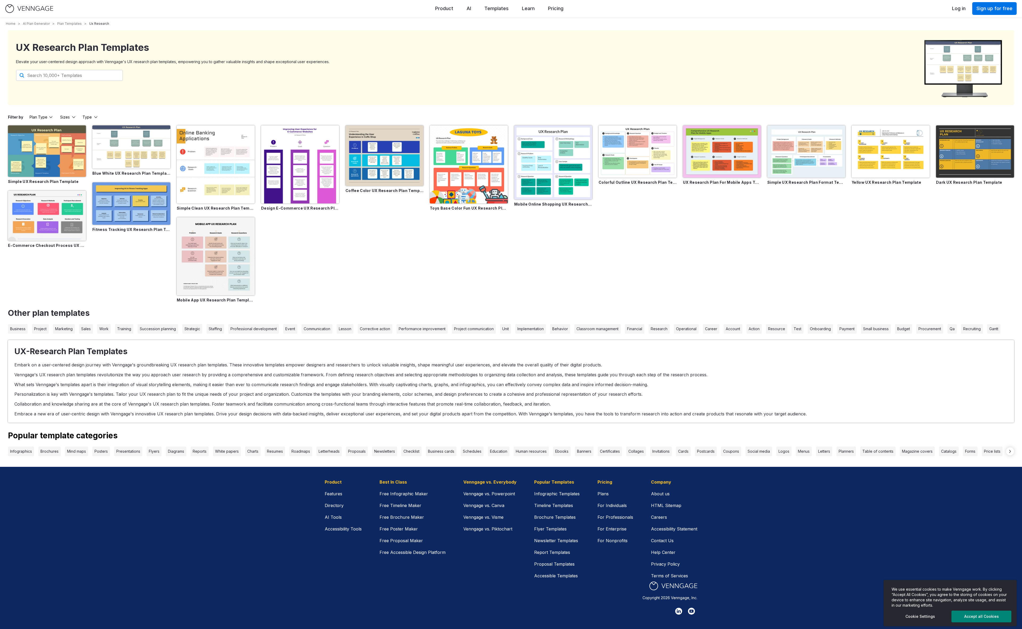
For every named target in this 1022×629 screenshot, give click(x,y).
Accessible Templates (556, 575)
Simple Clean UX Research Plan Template (216, 208)
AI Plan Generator (36, 24)
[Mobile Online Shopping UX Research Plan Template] (553, 162)
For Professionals (615, 517)
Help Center (663, 552)
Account (733, 328)
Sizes (65, 117)
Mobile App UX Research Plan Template (216, 300)
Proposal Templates (554, 564)
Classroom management (597, 328)
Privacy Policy (665, 564)
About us (660, 493)
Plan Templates (69, 24)
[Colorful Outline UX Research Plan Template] (638, 151)
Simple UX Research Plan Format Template (806, 182)
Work (104, 328)
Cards (683, 451)
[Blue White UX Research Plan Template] (131, 147)
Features (333, 493)
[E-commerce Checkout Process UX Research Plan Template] (47, 216)
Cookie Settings (920, 616)
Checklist (411, 451)
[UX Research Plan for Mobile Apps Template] (722, 151)
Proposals (357, 451)
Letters (824, 451)
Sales (86, 328)
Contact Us (662, 540)
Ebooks (561, 451)
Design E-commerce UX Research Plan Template (300, 208)
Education (498, 451)
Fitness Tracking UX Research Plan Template (131, 229)
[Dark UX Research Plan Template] (975, 151)
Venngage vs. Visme (483, 517)
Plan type (38, 117)
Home (10, 24)
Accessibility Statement (674, 529)
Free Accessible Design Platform (413, 552)
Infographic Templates (557, 493)
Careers (659, 517)
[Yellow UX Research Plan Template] (891, 151)
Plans (603, 493)
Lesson (345, 328)
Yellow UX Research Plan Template (886, 182)
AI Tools (333, 517)
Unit (505, 328)
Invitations (661, 451)
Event (290, 328)
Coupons (731, 451)
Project (40, 328)
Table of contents (877, 451)
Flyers (154, 451)
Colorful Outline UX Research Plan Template (638, 182)
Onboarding (820, 328)
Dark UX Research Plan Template (969, 182)
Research (659, 328)
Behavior (560, 328)
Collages (636, 451)
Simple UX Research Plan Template (43, 181)
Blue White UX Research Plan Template (131, 173)
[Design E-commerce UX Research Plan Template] (300, 164)
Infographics (21, 451)
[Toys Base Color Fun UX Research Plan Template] (469, 164)
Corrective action (375, 328)
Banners (584, 451)
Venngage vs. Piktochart (487, 529)
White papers (227, 451)
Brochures (49, 451)
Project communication (474, 328)
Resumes (275, 451)
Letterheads (329, 451)
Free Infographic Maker (404, 493)
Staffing (215, 328)
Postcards (706, 451)
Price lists (992, 451)
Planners (846, 451)
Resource (776, 328)
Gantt (993, 328)
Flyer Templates (550, 529)
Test (797, 328)
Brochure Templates (555, 517)
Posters (101, 451)
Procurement (929, 328)
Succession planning (158, 328)
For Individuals (612, 505)
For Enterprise (612, 529)
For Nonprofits (612, 540)
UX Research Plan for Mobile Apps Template (722, 182)
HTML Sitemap (666, 505)
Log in (959, 8)
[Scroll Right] (1010, 451)
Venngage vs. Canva (483, 505)
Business (18, 328)
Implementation (530, 328)
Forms (970, 451)
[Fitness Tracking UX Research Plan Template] (131, 203)
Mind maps (76, 451)
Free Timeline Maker (400, 505)
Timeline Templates (553, 505)
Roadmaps (300, 451)
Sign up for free (994, 8)
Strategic (192, 328)
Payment (847, 328)
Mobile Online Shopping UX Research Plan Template (553, 204)
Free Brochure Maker (402, 517)
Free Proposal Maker (401, 540)
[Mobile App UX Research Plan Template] (216, 256)
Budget (903, 328)
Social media (759, 451)
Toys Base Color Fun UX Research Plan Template (469, 208)
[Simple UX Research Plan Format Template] (806, 151)
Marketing (64, 328)
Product (444, 8)
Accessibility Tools (343, 529)
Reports (200, 451)
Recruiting (972, 328)
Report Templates (552, 552)
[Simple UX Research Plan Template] (47, 151)
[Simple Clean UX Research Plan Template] (216, 164)
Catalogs (949, 451)
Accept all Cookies (981, 616)
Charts (252, 451)
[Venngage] (673, 586)
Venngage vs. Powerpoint (489, 493)
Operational (686, 328)
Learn (528, 8)
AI (469, 8)
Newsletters (384, 451)
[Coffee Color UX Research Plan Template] (384, 155)
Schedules (472, 451)
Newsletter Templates (556, 540)
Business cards (441, 451)
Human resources (531, 451)
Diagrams (176, 451)
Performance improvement (422, 328)
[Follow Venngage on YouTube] (691, 611)
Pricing (555, 8)
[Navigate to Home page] (29, 8)
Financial (634, 328)
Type (87, 117)
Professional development (253, 328)
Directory (334, 505)
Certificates (610, 451)
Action (754, 328)
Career (711, 328)
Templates (496, 8)
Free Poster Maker (399, 529)
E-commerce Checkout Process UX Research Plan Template (47, 245)
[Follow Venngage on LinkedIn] (679, 611)
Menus (804, 451)
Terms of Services (669, 575)
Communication (317, 328)
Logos (783, 451)
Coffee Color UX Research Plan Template (384, 190)
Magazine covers (917, 451)
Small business (876, 328)
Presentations (128, 451)
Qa (952, 328)
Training (124, 328)
